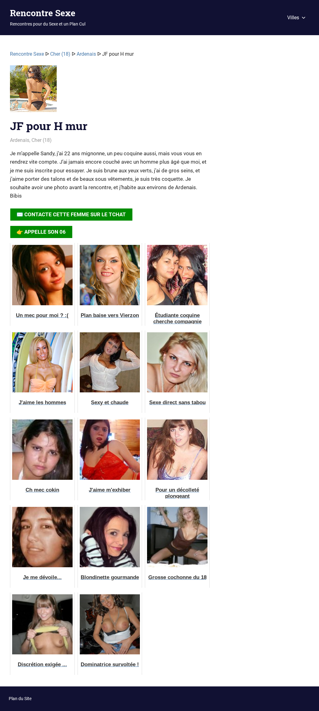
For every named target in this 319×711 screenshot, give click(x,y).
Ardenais (86, 54)
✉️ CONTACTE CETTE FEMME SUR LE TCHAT (71, 214)
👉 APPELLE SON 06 (41, 232)
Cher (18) (60, 54)
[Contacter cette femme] (33, 91)
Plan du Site (20, 698)
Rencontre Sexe (42, 13)
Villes (293, 18)
